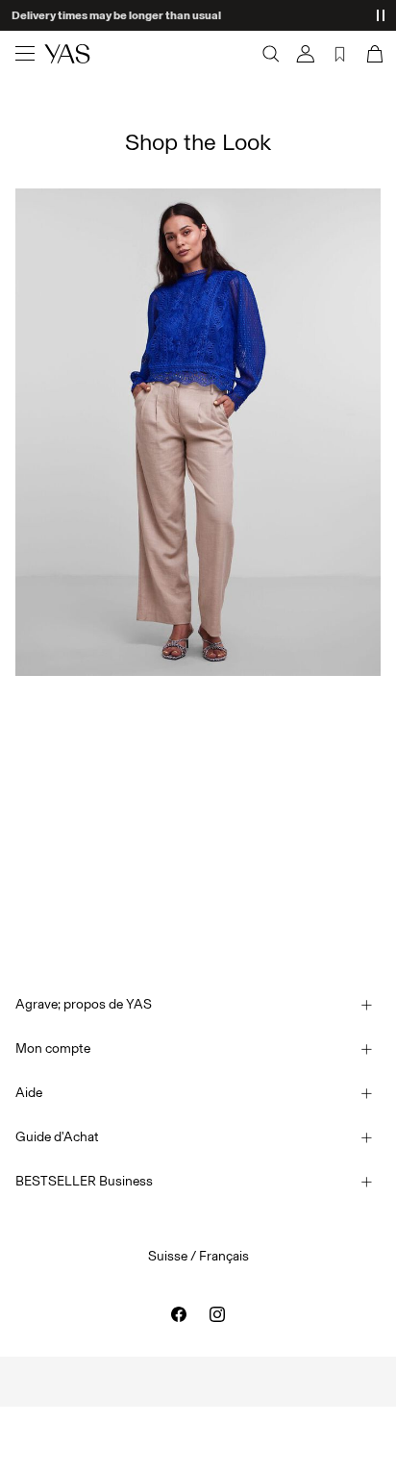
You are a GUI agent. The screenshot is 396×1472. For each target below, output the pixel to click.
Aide (28, 1093)
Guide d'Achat (57, 1137)
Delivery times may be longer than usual (116, 15)
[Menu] (25, 53)
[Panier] (373, 53)
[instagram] (217, 1314)
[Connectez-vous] (305, 53)
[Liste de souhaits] (340, 53)
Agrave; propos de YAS (83, 1004)
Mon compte (52, 1048)
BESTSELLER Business (84, 1181)
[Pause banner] (380, 15)
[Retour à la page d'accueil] (67, 54)
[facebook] (178, 1314)
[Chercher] (271, 53)
